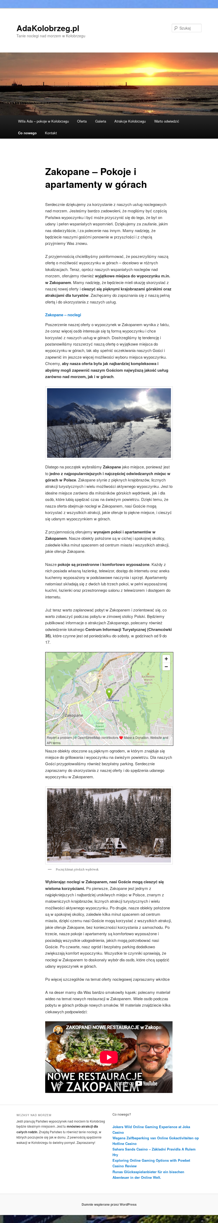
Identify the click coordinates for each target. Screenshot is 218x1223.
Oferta (82, 121)
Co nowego (27, 132)
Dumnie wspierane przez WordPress (109, 1204)
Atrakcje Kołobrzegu (130, 121)
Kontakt (51, 132)
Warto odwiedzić (166, 121)
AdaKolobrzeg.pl (47, 28)
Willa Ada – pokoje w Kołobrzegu (43, 121)
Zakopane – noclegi (63, 315)
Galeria (100, 121)
